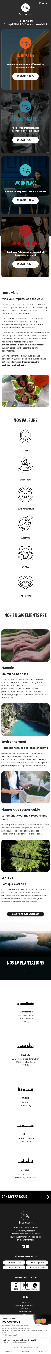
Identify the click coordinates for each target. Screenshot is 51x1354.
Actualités (25, 1308)
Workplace (38, 1262)
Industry (16, 1267)
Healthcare (16, 1262)
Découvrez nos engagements (25, 914)
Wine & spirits (38, 1267)
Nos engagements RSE (25, 1305)
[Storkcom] (25, 9)
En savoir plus (24, 76)
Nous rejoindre (25, 1311)
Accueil (25, 1302)
